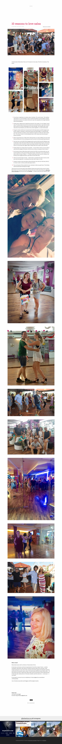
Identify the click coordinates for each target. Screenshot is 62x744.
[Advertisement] (31, 13)
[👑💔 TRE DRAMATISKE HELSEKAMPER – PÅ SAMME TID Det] (23, 729)
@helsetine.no (26, 718)
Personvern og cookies (32, 740)
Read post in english (46, 26)
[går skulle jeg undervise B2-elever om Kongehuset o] (8, 729)
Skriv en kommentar (31, 702)
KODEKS (44, 740)
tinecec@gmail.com (23, 695)
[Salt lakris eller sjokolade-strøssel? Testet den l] (38, 729)
